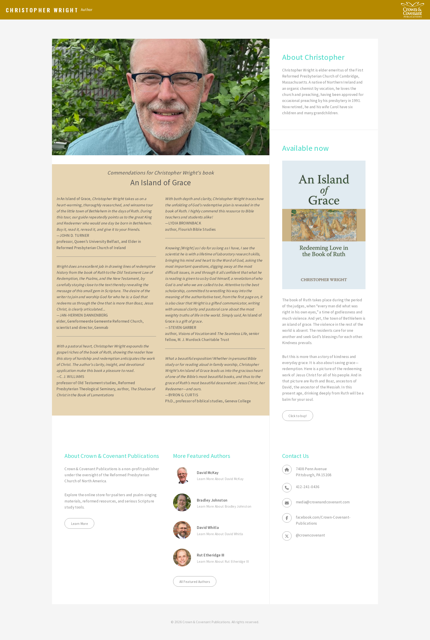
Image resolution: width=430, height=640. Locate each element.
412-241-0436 (308, 486)
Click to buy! (297, 416)
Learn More (79, 523)
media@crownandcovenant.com (323, 502)
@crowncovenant (310, 535)
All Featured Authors (194, 582)
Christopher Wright (42, 10)
